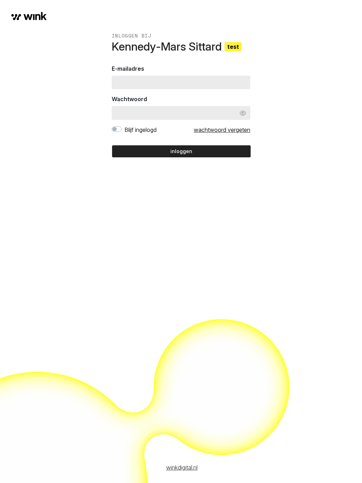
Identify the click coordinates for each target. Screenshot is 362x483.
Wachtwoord (129, 99)
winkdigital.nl (182, 467)
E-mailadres (128, 68)
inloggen (181, 151)
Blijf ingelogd (140, 129)
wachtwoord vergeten (222, 129)
